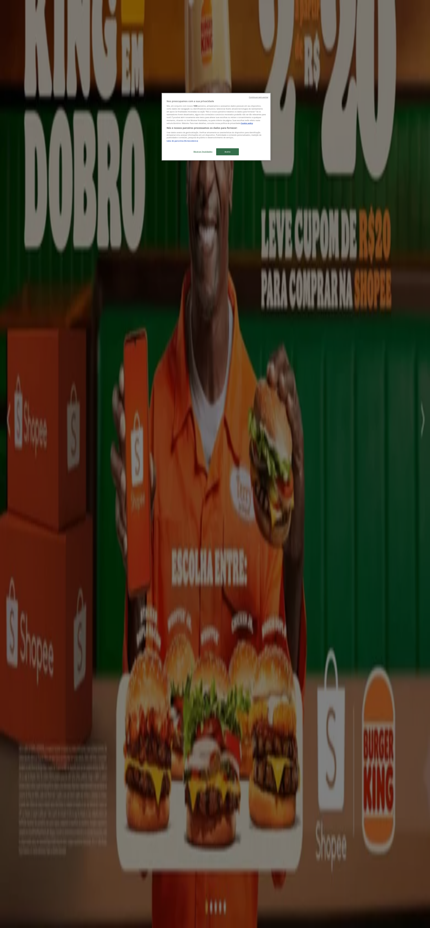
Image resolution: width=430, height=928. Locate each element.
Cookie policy (247, 123)
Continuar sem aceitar (258, 97)
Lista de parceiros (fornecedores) (182, 141)
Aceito (227, 151)
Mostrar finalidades (203, 151)
